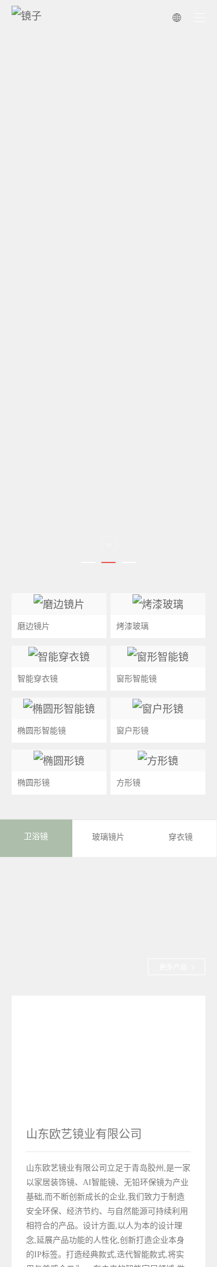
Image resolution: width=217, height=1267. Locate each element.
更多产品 (173, 967)
